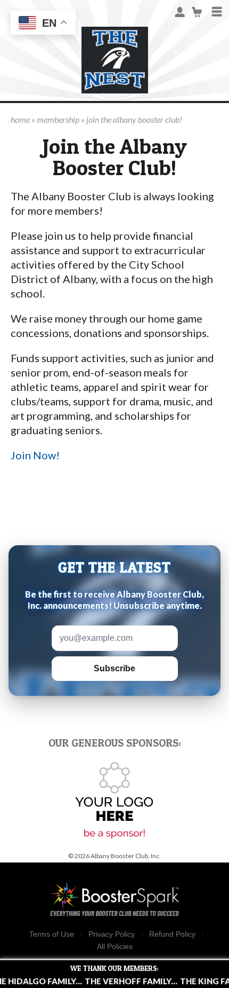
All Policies (115, 946)
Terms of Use (51, 934)
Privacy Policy (111, 934)
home (20, 119)
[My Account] (179, 10)
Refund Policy (172, 934)
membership (58, 119)
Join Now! (35, 455)
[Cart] (197, 10)
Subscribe (114, 668)
